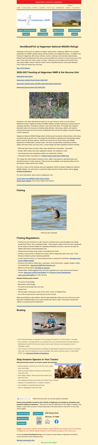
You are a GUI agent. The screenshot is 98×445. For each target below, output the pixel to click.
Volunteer (21, 423)
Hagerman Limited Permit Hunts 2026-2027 (32, 80)
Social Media (42, 34)
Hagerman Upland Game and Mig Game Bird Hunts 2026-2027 (39, 84)
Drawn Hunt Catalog (24, 181)
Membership (22, 418)
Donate (74, 34)
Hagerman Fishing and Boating (35, 272)
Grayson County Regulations (60, 272)
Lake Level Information (26, 275)
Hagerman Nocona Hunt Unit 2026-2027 (31, 87)
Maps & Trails (58, 30)
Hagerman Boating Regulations (37, 353)
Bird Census (58, 34)
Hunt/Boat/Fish (74, 30)
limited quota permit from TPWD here (55, 156)
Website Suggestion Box (26, 440)
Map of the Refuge (23, 68)
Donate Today (23, 413)
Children (26, 34)
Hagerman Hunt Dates (25, 76)
